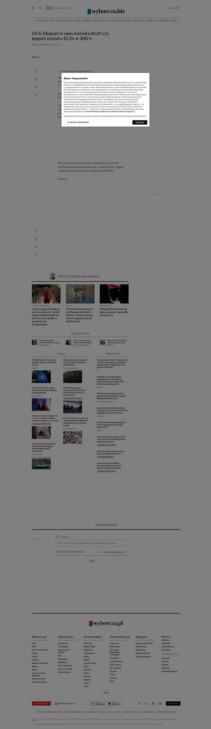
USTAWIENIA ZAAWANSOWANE (78, 122)
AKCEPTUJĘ (140, 122)
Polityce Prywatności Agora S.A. (123, 111)
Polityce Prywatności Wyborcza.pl (98, 111)
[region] (105, 100)
